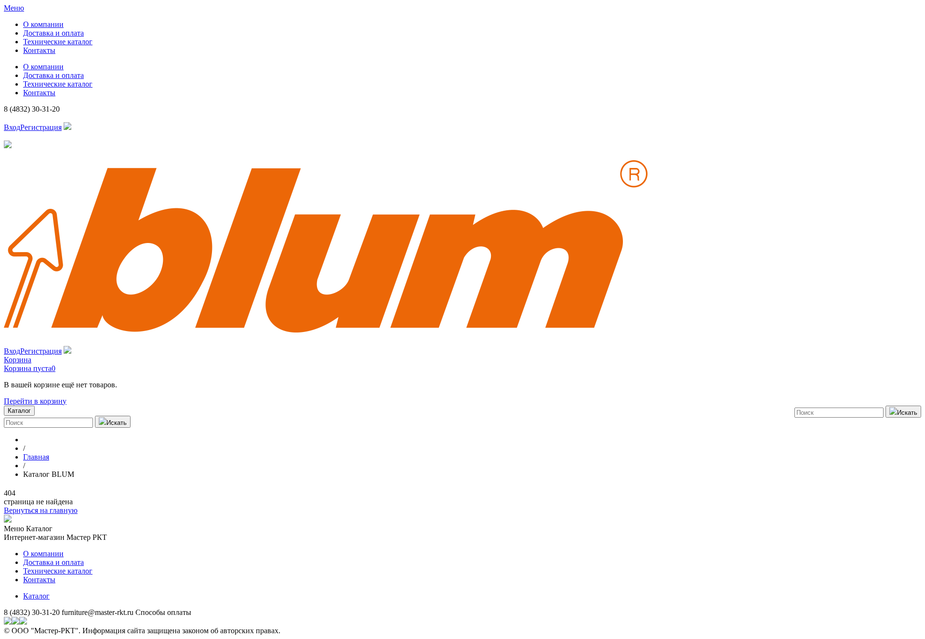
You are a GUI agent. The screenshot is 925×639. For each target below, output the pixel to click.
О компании (43, 24)
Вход (12, 127)
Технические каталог (57, 42)
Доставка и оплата (53, 33)
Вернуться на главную (41, 510)
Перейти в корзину (35, 401)
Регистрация (41, 127)
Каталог (36, 596)
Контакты (39, 50)
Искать (907, 412)
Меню (14, 8)
